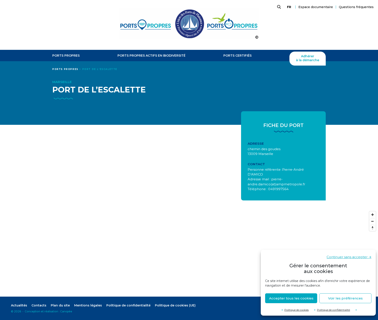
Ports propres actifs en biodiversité (151, 55)
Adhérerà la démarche (307, 58)
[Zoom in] (372, 214)
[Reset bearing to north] (372, 227)
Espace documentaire (315, 7)
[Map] (189, 253)
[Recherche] (278, 7)
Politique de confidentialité (333, 309)
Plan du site (60, 305)
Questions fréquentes (356, 7)
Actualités (19, 305)
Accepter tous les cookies (291, 298)
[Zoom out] (372, 221)
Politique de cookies (296, 309)
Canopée (66, 311)
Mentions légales (88, 305)
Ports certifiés (237, 55)
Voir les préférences (345, 298)
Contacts (39, 305)
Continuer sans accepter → (349, 257)
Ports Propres (66, 55)
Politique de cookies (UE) (175, 305)
